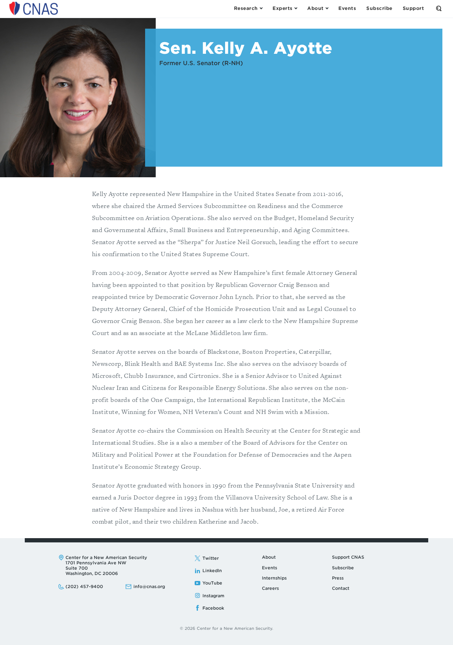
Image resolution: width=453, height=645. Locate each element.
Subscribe (343, 567)
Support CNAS (348, 557)
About (269, 557)
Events (269, 567)
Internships (274, 578)
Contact (340, 588)
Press (338, 578)
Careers (270, 588)
